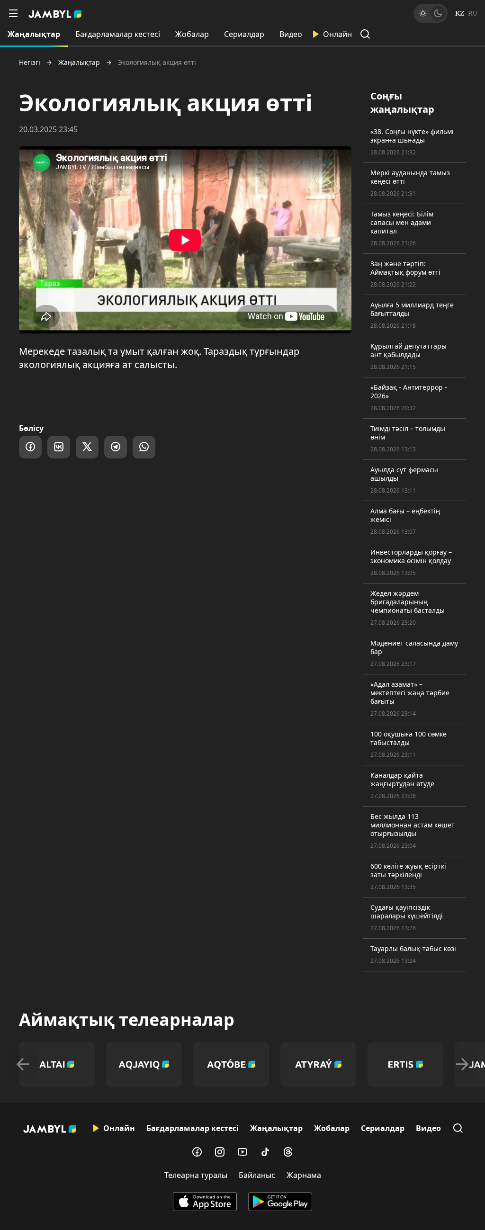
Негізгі (29, 62)
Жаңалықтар (34, 34)
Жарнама (304, 1175)
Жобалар (192, 34)
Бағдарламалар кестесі (117, 34)
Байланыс (257, 1175)
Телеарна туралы (195, 1175)
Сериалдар (244, 34)
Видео (290, 34)
